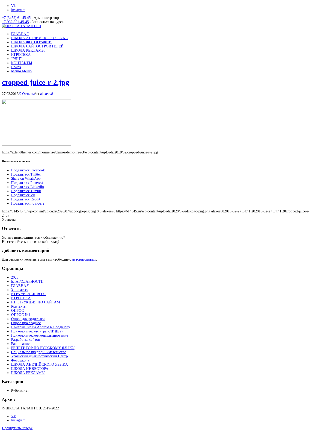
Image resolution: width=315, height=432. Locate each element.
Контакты (19, 306)
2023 (14, 277)
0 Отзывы (27, 94)
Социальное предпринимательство (38, 352)
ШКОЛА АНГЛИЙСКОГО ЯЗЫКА (39, 364)
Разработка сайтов (25, 339)
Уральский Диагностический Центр (39, 356)
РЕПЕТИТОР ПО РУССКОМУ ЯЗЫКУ (42, 348)
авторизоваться (84, 259)
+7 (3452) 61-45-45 (16, 18)
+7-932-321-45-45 (15, 22)
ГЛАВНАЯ (20, 286)
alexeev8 (46, 94)
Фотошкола (20, 360)
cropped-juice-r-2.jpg (35, 82)
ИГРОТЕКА (21, 298)
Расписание (20, 344)
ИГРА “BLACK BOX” (28, 294)
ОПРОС (17, 310)
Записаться (19, 290)
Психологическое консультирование (39, 335)
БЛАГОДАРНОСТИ (27, 281)
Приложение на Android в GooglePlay (40, 327)
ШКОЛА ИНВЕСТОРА (29, 368)
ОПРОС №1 (20, 315)
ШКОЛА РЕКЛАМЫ (28, 373)
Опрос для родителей (28, 319)
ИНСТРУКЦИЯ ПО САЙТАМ (35, 302)
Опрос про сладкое (26, 323)
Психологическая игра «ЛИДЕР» (37, 331)
